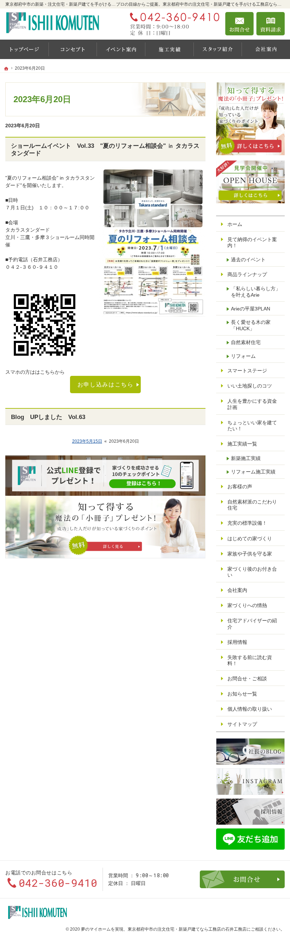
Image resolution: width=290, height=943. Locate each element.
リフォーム (243, 356)
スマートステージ (247, 370)
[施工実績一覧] (169, 49)
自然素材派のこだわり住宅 (252, 505)
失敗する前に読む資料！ (249, 660)
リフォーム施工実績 (253, 472)
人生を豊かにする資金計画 (252, 404)
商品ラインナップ (247, 274)
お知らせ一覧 (242, 694)
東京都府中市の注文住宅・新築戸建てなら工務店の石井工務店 (187, 929)
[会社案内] (266, 49)
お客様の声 (239, 486)
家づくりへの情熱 (247, 605)
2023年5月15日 (87, 441)
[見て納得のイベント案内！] (121, 49)
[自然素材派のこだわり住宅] (72, 49)
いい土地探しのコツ (249, 386)
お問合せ (239, 23)
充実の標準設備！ (247, 523)
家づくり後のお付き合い (252, 572)
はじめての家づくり (249, 538)
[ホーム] (24, 49)
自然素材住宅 (246, 342)
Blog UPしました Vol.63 (48, 417)
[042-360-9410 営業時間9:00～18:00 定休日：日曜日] (172, 23)
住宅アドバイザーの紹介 (252, 624)
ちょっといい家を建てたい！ (252, 426)
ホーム (234, 224)
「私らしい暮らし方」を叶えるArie (255, 292)
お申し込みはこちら (105, 384)
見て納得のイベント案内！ (252, 243)
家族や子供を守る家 (249, 554)
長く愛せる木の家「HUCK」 (251, 325)
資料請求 (270, 23)
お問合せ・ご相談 (247, 678)
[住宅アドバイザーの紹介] (217, 49)
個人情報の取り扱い (249, 709)
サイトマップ (242, 724)
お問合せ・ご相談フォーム (242, 879)
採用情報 (237, 642)
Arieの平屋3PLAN (250, 309)
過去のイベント (248, 259)
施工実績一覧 (242, 444)
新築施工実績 (246, 458)
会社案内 (237, 590)
